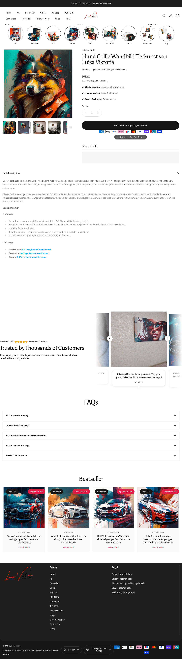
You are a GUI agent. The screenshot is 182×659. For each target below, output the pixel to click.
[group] (15, 35)
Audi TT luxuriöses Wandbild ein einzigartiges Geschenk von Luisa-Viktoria (68, 539)
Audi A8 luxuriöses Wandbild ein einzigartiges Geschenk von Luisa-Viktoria (24, 539)
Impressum (6, 654)
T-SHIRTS (54, 606)
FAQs (52, 628)
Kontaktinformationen (50, 650)
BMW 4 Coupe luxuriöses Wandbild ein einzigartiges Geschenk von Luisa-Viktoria (158, 539)
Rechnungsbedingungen (123, 592)
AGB (32, 650)
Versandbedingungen (122, 578)
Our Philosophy (57, 619)
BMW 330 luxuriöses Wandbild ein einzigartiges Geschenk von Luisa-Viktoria (113, 539)
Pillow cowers (56, 610)
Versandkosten (101, 80)
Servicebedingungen (121, 587)
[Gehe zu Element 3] (39, 127)
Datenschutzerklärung (22, 650)
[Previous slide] (110, 338)
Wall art (53, 592)
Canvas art (55, 601)
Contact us (55, 624)
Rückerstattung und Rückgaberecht (128, 583)
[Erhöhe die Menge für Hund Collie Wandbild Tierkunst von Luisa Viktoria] (98, 112)
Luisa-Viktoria (88, 50)
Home (53, 574)
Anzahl (85, 106)
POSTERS (54, 597)
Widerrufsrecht (8, 650)
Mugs (52, 615)
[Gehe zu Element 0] (9, 127)
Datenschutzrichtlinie (122, 574)
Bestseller (54, 583)
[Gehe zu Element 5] (69, 127)
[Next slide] (167, 338)
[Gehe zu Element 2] (24, 127)
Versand (39, 650)
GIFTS (52, 587)
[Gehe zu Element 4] (54, 127)
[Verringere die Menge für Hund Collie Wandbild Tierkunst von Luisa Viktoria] (85, 112)
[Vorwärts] (66, 88)
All (51, 578)
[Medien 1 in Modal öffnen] (38, 83)
